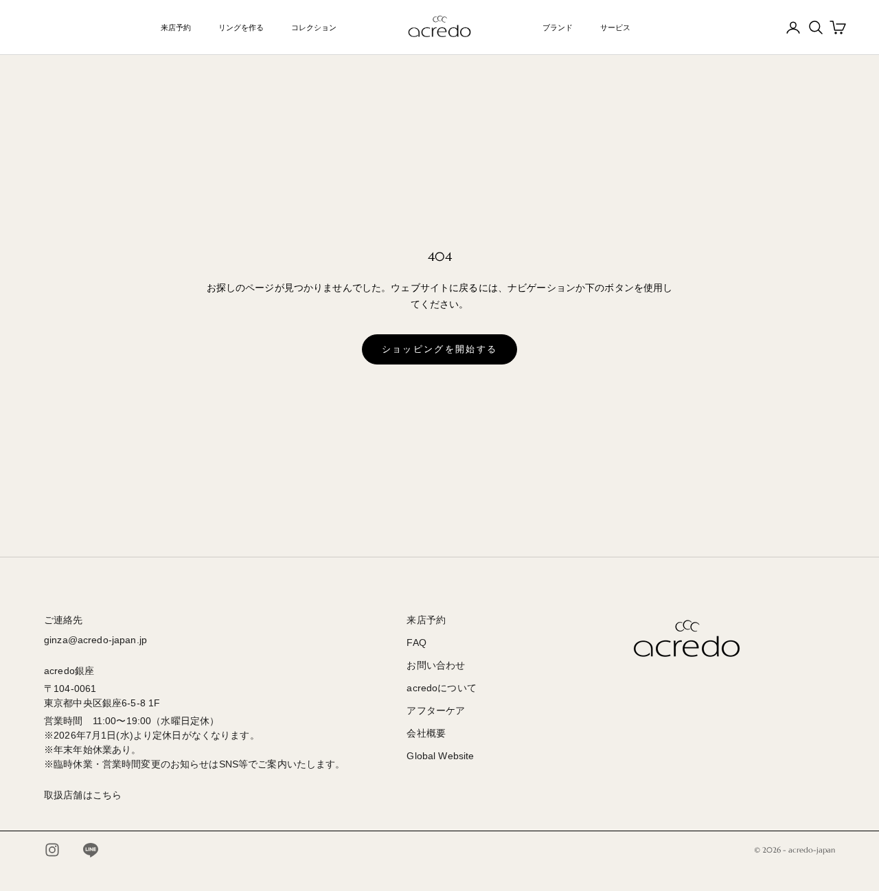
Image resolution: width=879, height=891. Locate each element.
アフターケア (436, 710)
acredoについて (441, 687)
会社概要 (426, 733)
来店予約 (176, 27)
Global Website (440, 755)
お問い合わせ (436, 665)
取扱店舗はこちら (83, 794)
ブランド (558, 27)
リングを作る (241, 27)
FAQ (416, 642)
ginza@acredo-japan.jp (95, 639)
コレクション (313, 27)
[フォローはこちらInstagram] (52, 850)
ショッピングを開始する (440, 349)
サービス (615, 27)
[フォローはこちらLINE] (90, 850)
